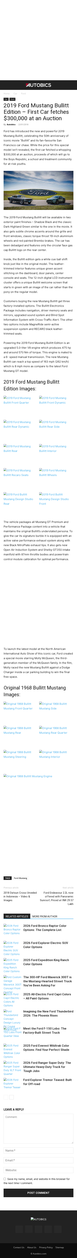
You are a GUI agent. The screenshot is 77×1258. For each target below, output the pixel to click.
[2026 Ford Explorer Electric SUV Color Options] (12, 948)
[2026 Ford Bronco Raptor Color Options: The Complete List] (12, 930)
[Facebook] (19, 1229)
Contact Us (18, 1247)
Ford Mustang (20, 878)
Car (15, 93)
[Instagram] (28, 1229)
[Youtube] (57, 1229)
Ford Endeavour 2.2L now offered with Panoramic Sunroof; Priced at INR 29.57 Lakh (56, 898)
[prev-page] (6, 1097)
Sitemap (60, 1247)
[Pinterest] (38, 1229)
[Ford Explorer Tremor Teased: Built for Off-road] (12, 1084)
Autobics (11, 124)
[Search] (72, 85)
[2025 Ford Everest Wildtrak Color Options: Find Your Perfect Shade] (12, 1051)
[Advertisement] (38, 40)
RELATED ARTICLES (17, 916)
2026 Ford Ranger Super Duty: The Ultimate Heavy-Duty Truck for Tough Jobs (47, 1067)
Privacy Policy (46, 1247)
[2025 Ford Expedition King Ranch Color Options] (12, 965)
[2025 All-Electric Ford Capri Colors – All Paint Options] (12, 999)
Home (7, 93)
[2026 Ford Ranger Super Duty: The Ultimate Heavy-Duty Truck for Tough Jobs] (12, 1068)
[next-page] (11, 1097)
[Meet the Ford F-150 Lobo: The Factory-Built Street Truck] (12, 1033)
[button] (6, 85)
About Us (31, 1247)
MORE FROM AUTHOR (44, 916)
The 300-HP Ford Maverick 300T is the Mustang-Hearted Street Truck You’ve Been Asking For (47, 981)
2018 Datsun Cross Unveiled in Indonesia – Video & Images (20, 896)
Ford (23, 93)
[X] (48, 1229)
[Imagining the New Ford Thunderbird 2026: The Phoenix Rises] (12, 1020)
